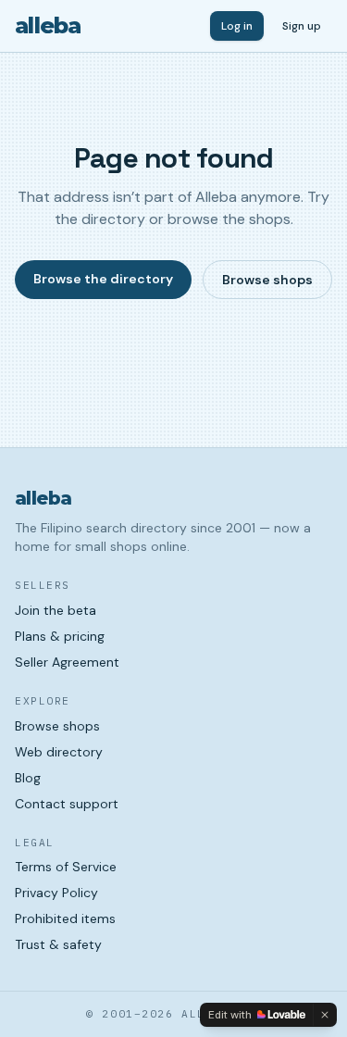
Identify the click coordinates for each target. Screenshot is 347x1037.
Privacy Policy (56, 892)
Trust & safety (58, 944)
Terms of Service (66, 866)
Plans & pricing (60, 636)
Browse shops (267, 279)
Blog (28, 777)
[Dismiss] (325, 1015)
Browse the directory (103, 278)
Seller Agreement (67, 662)
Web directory (59, 751)
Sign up (301, 26)
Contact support (66, 803)
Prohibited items (65, 918)
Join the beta (55, 610)
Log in (237, 26)
